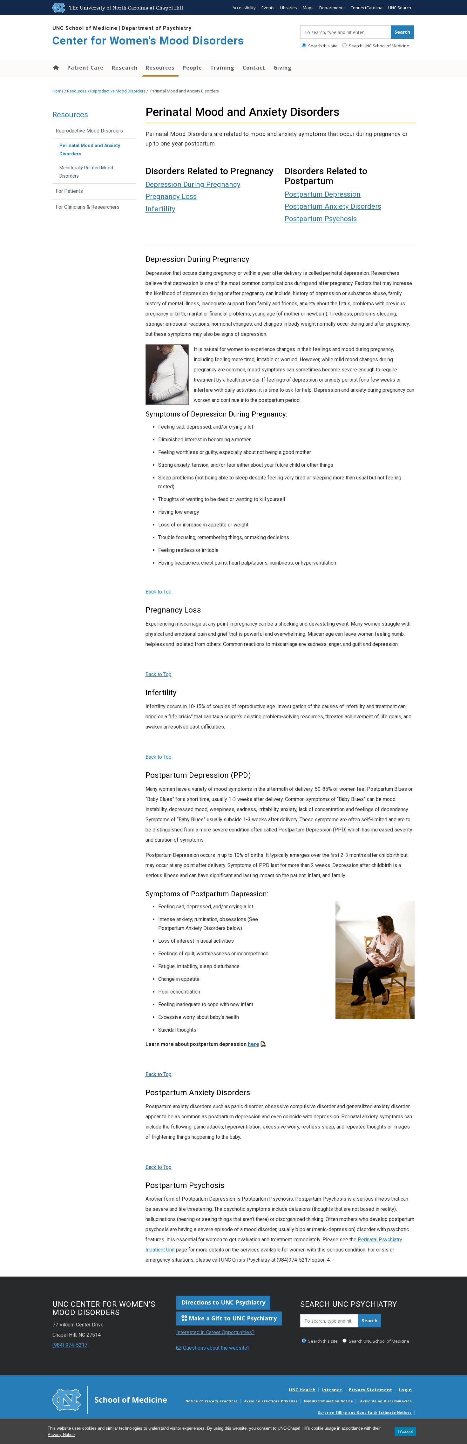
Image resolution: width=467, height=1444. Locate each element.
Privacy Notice (61, 1434)
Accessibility (244, 7)
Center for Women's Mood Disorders (148, 40)
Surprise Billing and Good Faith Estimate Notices (365, 1412)
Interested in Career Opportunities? (215, 1332)
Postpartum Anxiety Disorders (333, 206)
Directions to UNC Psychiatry (223, 1302)
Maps (308, 7)
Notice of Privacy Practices (212, 1401)
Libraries (288, 7)
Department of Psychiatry (157, 28)
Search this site (322, 46)
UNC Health (302, 1390)
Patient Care (85, 67)
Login (405, 1390)
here (253, 1044)
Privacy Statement (370, 1390)
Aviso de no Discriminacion (386, 1401)
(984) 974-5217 (69, 1345)
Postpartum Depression (323, 194)
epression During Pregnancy (195, 184)
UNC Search (399, 7)
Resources (160, 67)
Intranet (332, 1390)
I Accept (405, 1431)
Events (267, 7)
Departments (332, 7)
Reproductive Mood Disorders (118, 91)
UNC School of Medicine (85, 28)
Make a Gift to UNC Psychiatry (232, 1318)
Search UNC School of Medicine (378, 46)
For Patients (69, 191)
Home (55, 67)
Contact (254, 67)
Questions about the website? (216, 1348)
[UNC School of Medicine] (109, 1399)
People (192, 67)
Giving (283, 67)
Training (222, 67)
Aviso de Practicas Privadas (271, 1401)
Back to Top (159, 592)
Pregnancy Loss (171, 196)
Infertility (160, 209)
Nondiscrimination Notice (328, 1401)
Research (125, 67)
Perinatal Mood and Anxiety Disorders (89, 150)
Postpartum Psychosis (321, 218)
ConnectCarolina (366, 7)
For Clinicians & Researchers (87, 207)
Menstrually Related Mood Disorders (86, 172)
